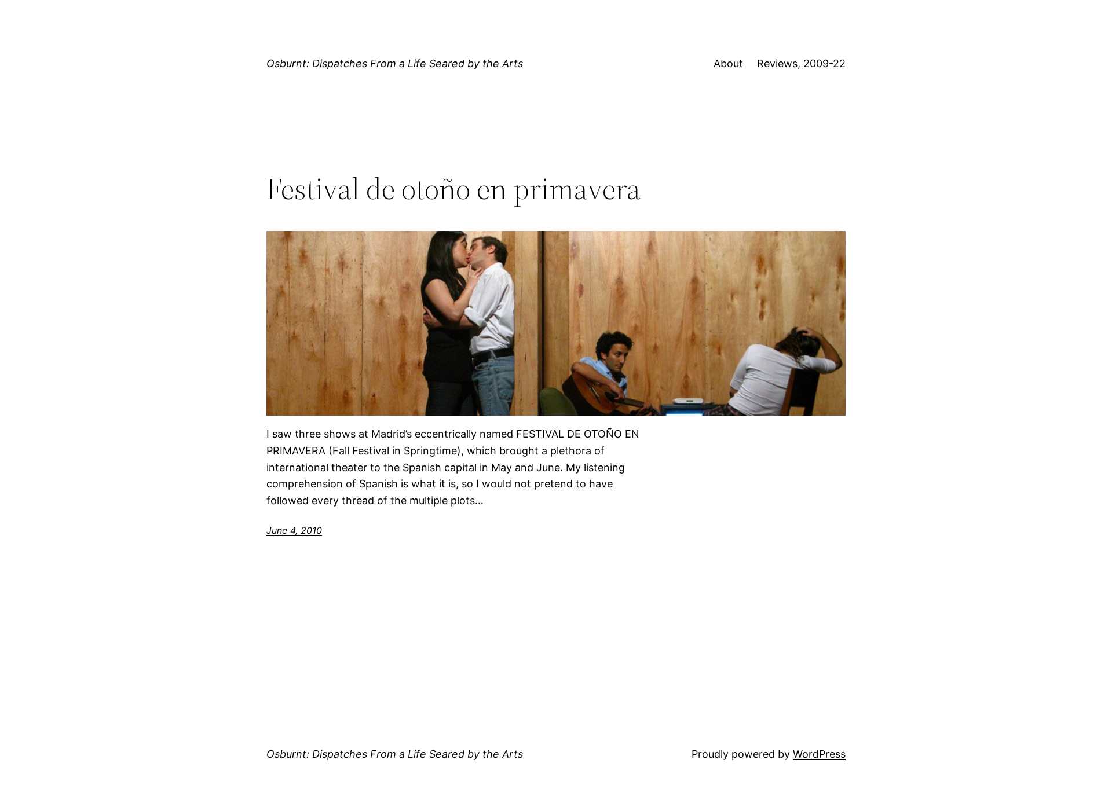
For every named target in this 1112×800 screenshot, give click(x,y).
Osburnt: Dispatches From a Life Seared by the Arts (394, 63)
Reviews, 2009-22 (801, 63)
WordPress (819, 754)
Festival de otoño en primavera (453, 188)
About (728, 63)
